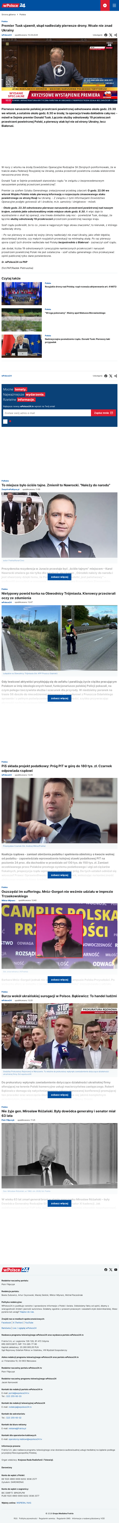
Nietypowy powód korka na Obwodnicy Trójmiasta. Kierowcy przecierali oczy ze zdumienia (59, 595)
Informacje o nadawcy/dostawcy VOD (88, 1518)
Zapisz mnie (101, 412)
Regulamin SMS (64, 1518)
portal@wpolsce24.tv (19, 1393)
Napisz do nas (27, 1312)
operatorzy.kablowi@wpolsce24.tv (25, 1439)
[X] (110, 35)
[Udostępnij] (115, 35)
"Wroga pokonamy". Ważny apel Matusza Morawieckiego (75, 313)
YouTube (29, 1322)
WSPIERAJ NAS (24, 1503)
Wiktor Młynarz (8, 900)
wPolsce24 (7, 35)
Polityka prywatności (28, 1518)
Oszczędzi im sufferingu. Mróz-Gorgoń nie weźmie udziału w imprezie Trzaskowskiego (57, 894)
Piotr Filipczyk (8, 1120)
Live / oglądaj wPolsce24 (24, 1328)
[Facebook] (106, 35)
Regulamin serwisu (47, 1518)
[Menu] (114, 5)
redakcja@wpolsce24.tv (20, 1407)
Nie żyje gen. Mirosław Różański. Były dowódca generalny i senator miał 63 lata (58, 1113)
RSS (16, 1518)
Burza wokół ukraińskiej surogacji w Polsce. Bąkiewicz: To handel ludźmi (59, 996)
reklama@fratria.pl (17, 1428)
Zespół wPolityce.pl (10, 489)
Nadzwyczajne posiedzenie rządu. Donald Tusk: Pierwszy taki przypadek (77, 340)
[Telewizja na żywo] (105, 5)
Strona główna (8, 15)
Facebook (6, 1322)
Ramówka (6, 1328)
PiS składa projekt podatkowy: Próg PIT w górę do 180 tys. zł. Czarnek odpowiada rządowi (57, 768)
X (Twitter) (18, 1322)
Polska (23, 15)
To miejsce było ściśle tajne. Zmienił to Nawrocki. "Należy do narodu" (56, 485)
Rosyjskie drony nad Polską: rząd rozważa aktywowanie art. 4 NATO (81, 286)
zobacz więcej (59, 576)
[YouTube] (115, 1269)
